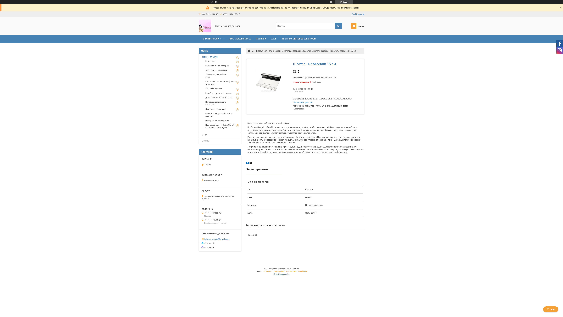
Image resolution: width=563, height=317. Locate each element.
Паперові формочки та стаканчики (215, 103)
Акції (273, 39)
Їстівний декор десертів (216, 70)
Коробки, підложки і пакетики (218, 93)
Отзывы (205, 141)
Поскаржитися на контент (273, 271)
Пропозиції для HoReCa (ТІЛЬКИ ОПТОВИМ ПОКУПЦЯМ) (220, 126)
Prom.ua (295, 269)
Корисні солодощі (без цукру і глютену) (219, 114)
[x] (251, 163)
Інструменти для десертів (269, 51)
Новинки (261, 39)
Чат (553, 309)
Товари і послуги (211, 39)
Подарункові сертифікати (217, 120)
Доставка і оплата (240, 39)
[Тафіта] (205, 31)
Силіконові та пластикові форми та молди (220, 82)
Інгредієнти (210, 61)
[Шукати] (338, 26)
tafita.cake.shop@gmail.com (216, 239)
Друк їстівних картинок (215, 109)
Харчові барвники (213, 88)
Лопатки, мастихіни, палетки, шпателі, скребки (306, 51)
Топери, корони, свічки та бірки (216, 75)
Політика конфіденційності (296, 271)
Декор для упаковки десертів (219, 97)
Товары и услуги (210, 57)
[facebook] (247, 163)
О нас (204, 135)
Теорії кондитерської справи (299, 39)
